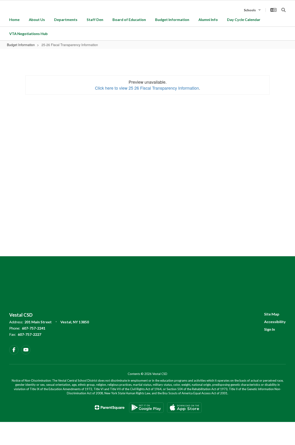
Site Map (271, 314)
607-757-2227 (29, 334)
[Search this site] (283, 10)
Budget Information (21, 44)
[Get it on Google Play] (146, 407)
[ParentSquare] (110, 407)
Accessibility (275, 321)
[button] (252, 10)
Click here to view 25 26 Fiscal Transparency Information (147, 88)
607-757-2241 (33, 328)
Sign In (269, 329)
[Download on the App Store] (184, 407)
